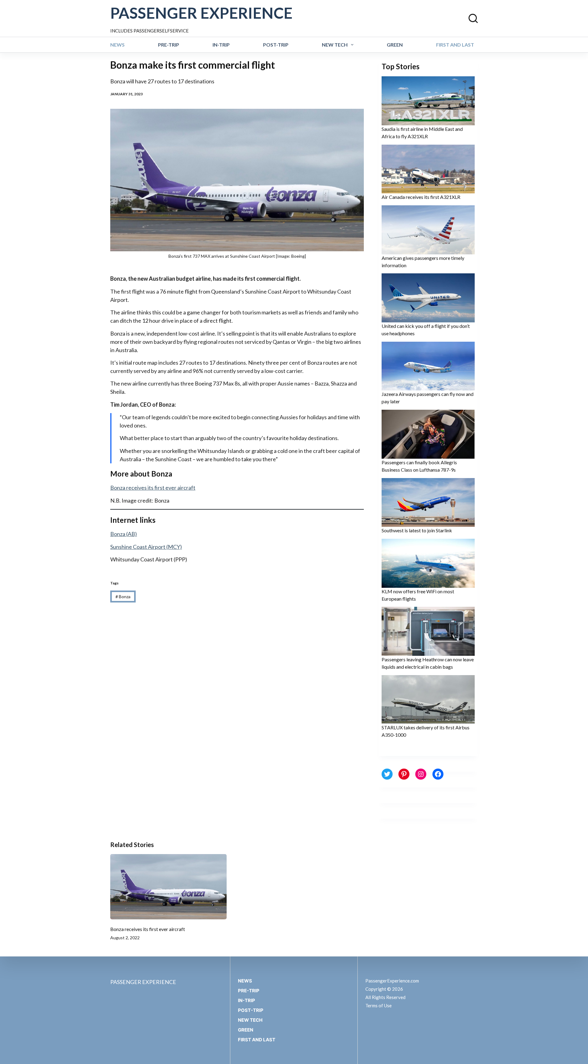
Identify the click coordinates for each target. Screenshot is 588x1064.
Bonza (122, 596)
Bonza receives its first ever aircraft (152, 487)
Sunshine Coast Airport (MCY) (146, 546)
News (117, 45)
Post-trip (275, 45)
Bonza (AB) (123, 533)
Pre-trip (168, 45)
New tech (335, 45)
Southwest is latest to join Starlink (417, 530)
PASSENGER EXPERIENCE (201, 13)
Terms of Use (378, 1005)
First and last (455, 45)
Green (395, 45)
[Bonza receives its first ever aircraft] (168, 887)
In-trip (221, 45)
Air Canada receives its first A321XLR (421, 197)
